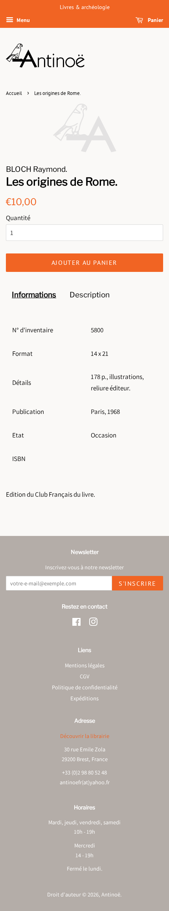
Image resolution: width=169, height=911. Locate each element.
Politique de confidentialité (85, 687)
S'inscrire (137, 583)
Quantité (18, 217)
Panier (154, 20)
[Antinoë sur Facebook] (76, 623)
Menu (22, 20)
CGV (84, 676)
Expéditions (84, 698)
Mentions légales (85, 665)
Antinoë (110, 894)
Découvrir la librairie (84, 736)
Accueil (14, 93)
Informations (34, 294)
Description (90, 294)
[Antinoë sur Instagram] (93, 623)
